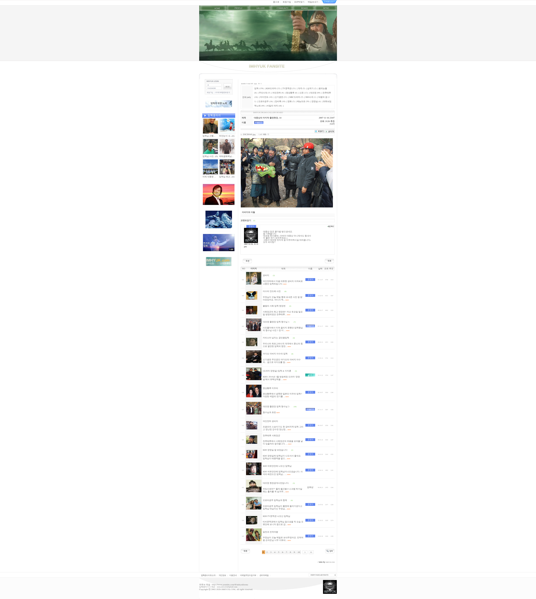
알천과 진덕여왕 (270, 531)
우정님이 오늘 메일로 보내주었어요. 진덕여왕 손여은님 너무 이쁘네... (283, 539)
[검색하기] (329, 550)
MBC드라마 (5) (296, 97)
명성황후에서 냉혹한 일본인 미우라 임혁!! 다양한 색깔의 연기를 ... (282, 395)
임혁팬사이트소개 (208, 575)
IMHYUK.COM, (228, 589)
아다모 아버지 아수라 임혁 (275, 353)
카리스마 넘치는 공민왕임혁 (276, 337)
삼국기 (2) (312, 88)
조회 (326, 268)
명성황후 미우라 (270, 388)
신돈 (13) (304, 92)
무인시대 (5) (264, 92)
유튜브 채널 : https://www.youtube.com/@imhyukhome (223, 584)
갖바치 (266, 275)
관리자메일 (264, 575)
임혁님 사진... (209, 156)
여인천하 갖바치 (270, 421)
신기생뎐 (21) (281, 97)
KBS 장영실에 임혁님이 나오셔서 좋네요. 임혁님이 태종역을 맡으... (282, 457)
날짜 (320, 268)
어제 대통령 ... (209, 176)
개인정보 (222, 575)
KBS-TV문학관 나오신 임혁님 (276, 516)
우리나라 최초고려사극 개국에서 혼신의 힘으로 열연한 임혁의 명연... (283, 345)
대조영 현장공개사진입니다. (276, 483)
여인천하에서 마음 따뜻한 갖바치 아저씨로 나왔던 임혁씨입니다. (283, 282)
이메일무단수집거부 (248, 575)
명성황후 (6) (291, 92)
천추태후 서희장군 (271, 435)
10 (299, 552)
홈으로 (276, 1)
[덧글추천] (329, 226)
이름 (310, 268)
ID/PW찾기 (299, 1)
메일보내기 (313, 1)
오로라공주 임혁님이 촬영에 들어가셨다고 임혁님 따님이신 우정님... (282, 507)
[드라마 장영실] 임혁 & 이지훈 (277, 370)
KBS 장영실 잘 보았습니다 (275, 449)
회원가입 (287, 1)
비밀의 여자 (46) (274, 105)
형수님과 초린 (271, 412)
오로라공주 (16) (265, 101)
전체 (244, 97)
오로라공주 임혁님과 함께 (275, 500)
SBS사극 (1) (310, 97)
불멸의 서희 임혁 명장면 (274, 305)
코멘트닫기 (248, 220)
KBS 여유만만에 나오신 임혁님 (277, 465)
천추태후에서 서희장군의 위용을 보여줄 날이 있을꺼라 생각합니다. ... (283, 442)
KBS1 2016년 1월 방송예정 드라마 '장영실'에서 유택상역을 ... (281, 378)
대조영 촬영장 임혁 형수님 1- (276, 321)
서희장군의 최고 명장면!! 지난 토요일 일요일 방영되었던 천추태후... (283, 313)
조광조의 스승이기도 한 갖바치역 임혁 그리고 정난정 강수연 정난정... (283, 428)
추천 (332, 268)
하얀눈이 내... (225, 135)
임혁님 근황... (209, 135)
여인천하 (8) (278, 92)
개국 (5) (301, 88)
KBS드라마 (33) (273, 88)
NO (243, 268)
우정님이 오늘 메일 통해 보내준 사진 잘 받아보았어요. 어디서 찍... (282, 298)
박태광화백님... (226, 156)
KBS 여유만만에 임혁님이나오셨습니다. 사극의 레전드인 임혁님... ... (283, 473)
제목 (283, 268)
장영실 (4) (316, 101)
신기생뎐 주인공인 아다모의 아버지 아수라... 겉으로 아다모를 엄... (282, 361)
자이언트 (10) (266, 97)
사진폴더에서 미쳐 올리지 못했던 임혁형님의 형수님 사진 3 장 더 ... (283, 329)
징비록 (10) (280, 101)
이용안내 (233, 575)
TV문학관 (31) (289, 88)
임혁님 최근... (225, 176)
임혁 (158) (259, 88)
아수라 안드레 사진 (272, 291)
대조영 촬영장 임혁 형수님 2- (276, 406)
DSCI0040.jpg (249, 134)
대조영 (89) (315, 92)
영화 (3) (291, 101)
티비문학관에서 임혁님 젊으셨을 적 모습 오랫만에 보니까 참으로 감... (283, 523)
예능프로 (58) (303, 101)
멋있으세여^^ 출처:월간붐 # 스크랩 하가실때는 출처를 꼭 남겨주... (282, 490)
